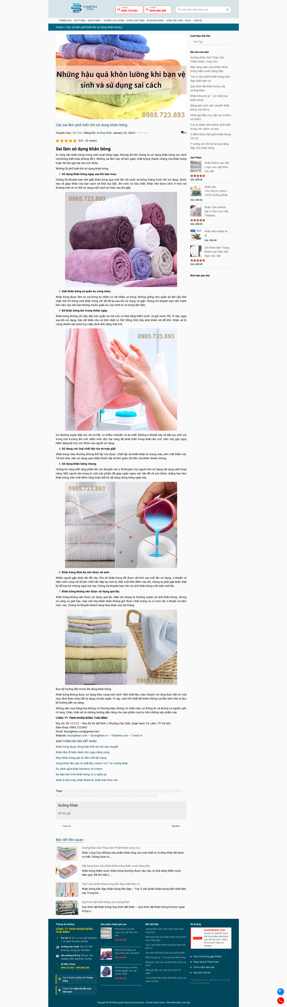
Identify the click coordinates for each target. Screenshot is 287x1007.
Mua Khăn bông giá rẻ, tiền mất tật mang (81, 757)
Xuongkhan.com (77, 735)
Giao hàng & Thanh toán (206, 961)
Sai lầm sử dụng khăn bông (114, 795)
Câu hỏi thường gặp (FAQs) (207, 956)
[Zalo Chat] (280, 991)
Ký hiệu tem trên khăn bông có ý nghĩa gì (81, 774)
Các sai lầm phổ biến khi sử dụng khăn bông (93, 27)
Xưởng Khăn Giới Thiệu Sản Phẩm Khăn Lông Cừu (111, 847)
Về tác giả (64, 813)
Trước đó (66, 826)
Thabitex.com (119, 735)
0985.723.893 (67, 967)
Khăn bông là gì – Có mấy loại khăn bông (165, 957)
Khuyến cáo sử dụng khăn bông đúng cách (127, 791)
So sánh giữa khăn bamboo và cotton (79, 769)
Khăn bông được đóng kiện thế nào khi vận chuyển (87, 746)
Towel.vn (136, 735)
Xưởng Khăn (104, 133)
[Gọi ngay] (280, 1000)
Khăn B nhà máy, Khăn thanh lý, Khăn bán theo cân (87, 780)
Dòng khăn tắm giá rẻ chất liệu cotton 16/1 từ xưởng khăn (92, 763)
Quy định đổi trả (201, 972)
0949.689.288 (82, 967)
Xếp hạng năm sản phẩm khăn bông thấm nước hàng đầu (116, 865)
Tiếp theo (175, 826)
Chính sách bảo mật (203, 967)
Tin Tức (77, 133)
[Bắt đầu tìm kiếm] (227, 10)
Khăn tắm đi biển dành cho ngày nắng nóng (82, 752)
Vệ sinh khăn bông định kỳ (144, 795)
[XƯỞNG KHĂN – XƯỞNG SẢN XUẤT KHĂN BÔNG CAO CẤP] (84, 6)
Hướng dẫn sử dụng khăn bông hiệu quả (83, 791)
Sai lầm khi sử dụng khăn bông (84, 795)
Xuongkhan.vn (99, 735)
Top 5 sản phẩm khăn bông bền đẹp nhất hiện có (111, 883)
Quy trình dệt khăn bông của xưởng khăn (105, 902)
